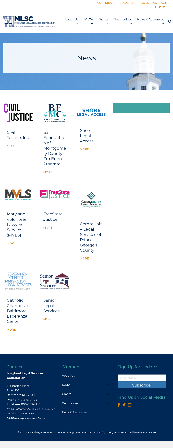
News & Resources (150, 19)
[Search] (168, 22)
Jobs (145, 2)
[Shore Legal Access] (91, 112)
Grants (103, 19)
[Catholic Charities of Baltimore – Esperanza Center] (18, 280)
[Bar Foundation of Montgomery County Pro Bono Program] (55, 113)
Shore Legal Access (87, 135)
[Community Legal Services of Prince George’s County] (91, 199)
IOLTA (88, 19)
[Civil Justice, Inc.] (18, 113)
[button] (108, 375)
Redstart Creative (146, 432)
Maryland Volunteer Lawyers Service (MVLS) (16, 224)
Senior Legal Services (51, 305)
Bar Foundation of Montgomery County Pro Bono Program (54, 148)
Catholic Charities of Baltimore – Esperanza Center (18, 311)
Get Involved (123, 19)
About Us (71, 19)
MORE (11, 146)
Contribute (106, 2)
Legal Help (129, 2)
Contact (159, 2)
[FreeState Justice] (55, 194)
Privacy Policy (97, 432)
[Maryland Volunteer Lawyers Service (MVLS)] (18, 194)
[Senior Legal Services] (55, 280)
